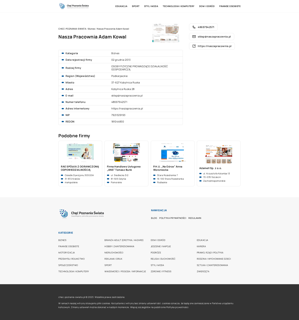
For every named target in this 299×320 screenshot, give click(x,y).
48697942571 (119, 102)
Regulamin (194, 217)
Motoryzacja (66, 252)
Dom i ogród (207, 6)
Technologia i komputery (179, 6)
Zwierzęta (203, 271)
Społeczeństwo (68, 265)
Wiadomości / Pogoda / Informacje (125, 271)
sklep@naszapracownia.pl (127, 95)
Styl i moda (151, 6)
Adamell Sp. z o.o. (210, 168)
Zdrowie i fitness (161, 271)
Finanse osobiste (230, 6)
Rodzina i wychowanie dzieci (214, 258)
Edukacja (121, 6)
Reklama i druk (113, 258)
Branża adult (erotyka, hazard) (124, 240)
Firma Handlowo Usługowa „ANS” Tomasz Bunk (124, 168)
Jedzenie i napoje (161, 246)
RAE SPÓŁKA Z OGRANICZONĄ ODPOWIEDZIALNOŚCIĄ (80, 168)
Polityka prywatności (172, 217)
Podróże (156, 252)
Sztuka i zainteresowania (212, 265)
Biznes (115, 53)
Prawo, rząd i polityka (210, 252)
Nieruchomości (113, 252)
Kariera (201, 246)
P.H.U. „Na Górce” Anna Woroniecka (167, 168)
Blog (154, 217)
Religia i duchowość (163, 258)
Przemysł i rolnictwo (71, 258)
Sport (136, 6)
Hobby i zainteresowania (119, 246)
